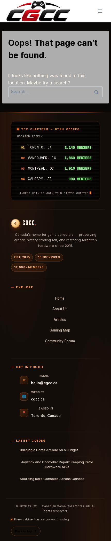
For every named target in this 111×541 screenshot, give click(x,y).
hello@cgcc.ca (44, 383)
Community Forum (60, 341)
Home (60, 298)
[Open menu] (100, 11)
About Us (59, 309)
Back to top (26, 531)
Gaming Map (60, 330)
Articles (60, 320)
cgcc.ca (38, 399)
